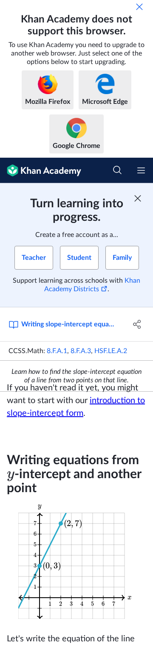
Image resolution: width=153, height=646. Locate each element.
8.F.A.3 (81, 351)
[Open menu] (141, 170)
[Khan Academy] (40, 170)
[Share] (137, 324)
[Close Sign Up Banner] (137, 198)
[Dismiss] (139, 7)
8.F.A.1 (57, 351)
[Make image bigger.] (76, 560)
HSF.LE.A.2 (110, 351)
